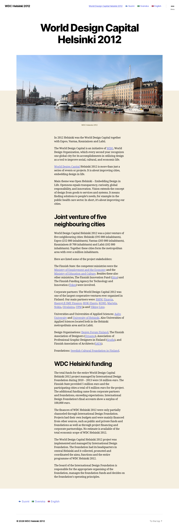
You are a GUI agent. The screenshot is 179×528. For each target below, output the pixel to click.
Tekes (72, 285)
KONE (102, 303)
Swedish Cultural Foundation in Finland (95, 350)
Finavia (108, 299)
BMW (99, 299)
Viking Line (97, 307)
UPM (79, 307)
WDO (110, 148)
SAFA (98, 343)
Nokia (57, 307)
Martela (112, 303)
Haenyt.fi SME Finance (68, 303)
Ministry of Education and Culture (75, 273)
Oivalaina (69, 307)
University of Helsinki (86, 318)
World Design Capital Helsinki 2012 (105, 6)
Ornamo (90, 336)
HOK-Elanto (90, 303)
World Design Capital (67, 166)
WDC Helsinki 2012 (17, 6)
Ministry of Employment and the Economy (80, 270)
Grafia (111, 340)
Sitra (115, 277)
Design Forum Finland (94, 332)
